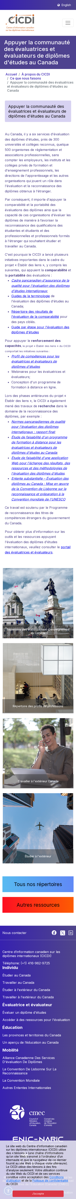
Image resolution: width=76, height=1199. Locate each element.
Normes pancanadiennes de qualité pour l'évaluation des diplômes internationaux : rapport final (38, 427)
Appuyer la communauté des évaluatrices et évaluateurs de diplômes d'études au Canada (40, 86)
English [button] (66, 5)
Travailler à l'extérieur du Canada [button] (28, 997)
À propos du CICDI (35, 74)
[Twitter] (63, 932)
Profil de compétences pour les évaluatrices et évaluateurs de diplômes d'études (35, 361)
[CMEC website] (38, 1119)
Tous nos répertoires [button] (38, 884)
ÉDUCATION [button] (12, 1027)
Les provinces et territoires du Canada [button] (31, 1035)
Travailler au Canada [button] (18, 983)
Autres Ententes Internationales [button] (26, 1088)
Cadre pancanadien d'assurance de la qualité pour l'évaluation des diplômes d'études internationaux (40, 285)
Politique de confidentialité (50, 1180)
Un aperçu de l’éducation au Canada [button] (30, 1042)
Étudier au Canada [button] (16, 975)
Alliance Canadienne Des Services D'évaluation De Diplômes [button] (28, 1060)
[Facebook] (54, 932)
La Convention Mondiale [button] (21, 1080)
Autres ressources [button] (38, 905)
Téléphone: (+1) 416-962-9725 (26, 963)
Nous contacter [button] (14, 933)
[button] (20, 23)
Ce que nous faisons (25, 78)
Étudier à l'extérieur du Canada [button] (26, 990)
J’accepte (38, 1193)
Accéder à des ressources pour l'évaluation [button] (36, 1020)
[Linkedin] (71, 932)
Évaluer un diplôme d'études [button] (24, 1012)
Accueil (11, 74)
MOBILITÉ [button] (10, 1050)
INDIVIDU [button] (10, 967)
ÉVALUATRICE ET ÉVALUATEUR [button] (27, 1004)
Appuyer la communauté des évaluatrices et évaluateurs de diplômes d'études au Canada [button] (37, 111)
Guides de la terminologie (30, 296)
